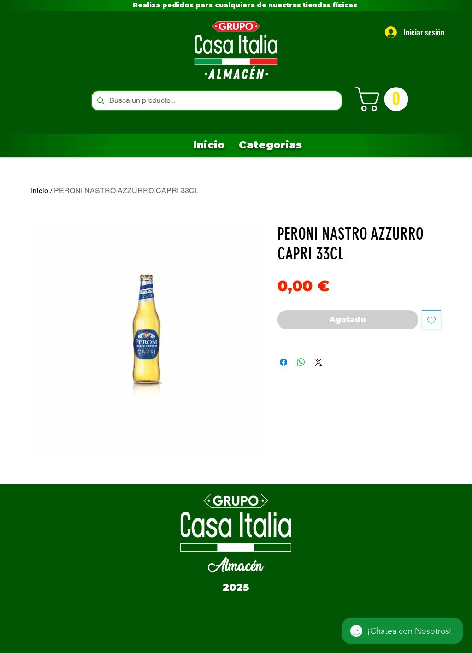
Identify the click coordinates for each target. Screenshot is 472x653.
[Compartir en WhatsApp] (301, 362)
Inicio (39, 190)
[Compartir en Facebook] (283, 362)
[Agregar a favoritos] (431, 319)
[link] (384, 99)
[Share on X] (318, 362)
